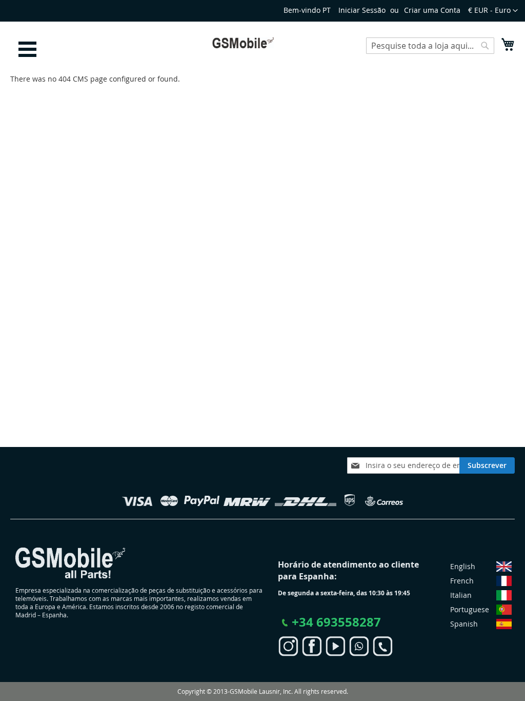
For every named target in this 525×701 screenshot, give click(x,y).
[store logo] (243, 42)
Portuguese (469, 609)
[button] (493, 10)
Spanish (464, 624)
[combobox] (430, 45)
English (462, 566)
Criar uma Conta (432, 10)
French (462, 581)
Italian (461, 595)
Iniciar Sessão (362, 10)
